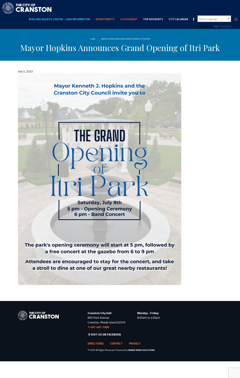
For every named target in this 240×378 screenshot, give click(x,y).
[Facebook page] (193, 19)
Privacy (134, 343)
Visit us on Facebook (106, 334)
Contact (116, 343)
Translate (225, 26)
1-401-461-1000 (98, 327)
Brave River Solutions (141, 350)
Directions (96, 343)
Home (92, 39)
